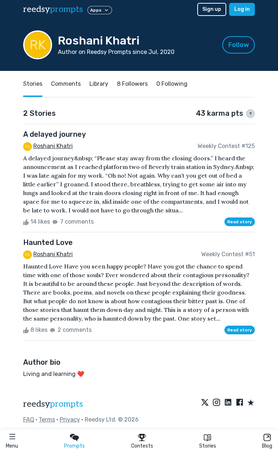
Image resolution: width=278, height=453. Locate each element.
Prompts (74, 446)
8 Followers (132, 83)
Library (98, 83)
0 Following (172, 83)
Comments (66, 83)
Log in (242, 9)
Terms (47, 419)
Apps (95, 10)
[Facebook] (239, 403)
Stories (207, 446)
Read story (239, 221)
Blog (267, 446)
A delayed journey (54, 134)
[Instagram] (216, 403)
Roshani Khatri (53, 146)
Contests (142, 446)
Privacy (70, 419)
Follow (238, 45)
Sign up (211, 9)
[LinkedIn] (228, 403)
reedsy (53, 9)
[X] (205, 403)
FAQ (28, 419)
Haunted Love (48, 242)
